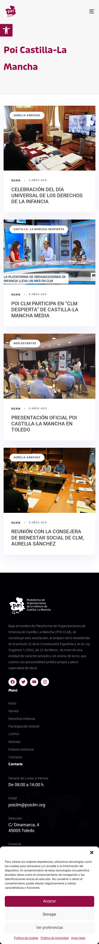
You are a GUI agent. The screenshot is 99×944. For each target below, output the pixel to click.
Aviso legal (78, 938)
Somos (13, 711)
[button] (6, 30)
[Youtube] (34, 682)
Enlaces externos (21, 749)
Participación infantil (23, 726)
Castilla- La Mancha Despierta (38, 229)
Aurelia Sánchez (27, 115)
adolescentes (24, 343)
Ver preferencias (49, 927)
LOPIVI (13, 734)
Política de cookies (26, 938)
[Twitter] (23, 682)
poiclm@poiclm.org (26, 804)
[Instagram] (45, 682)
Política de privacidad (55, 938)
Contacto (15, 757)
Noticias (14, 742)
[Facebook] (12, 682)
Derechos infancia (21, 719)
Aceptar (49, 901)
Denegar (49, 914)
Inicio (12, 703)
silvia (16, 180)
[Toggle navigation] (79, 11)
